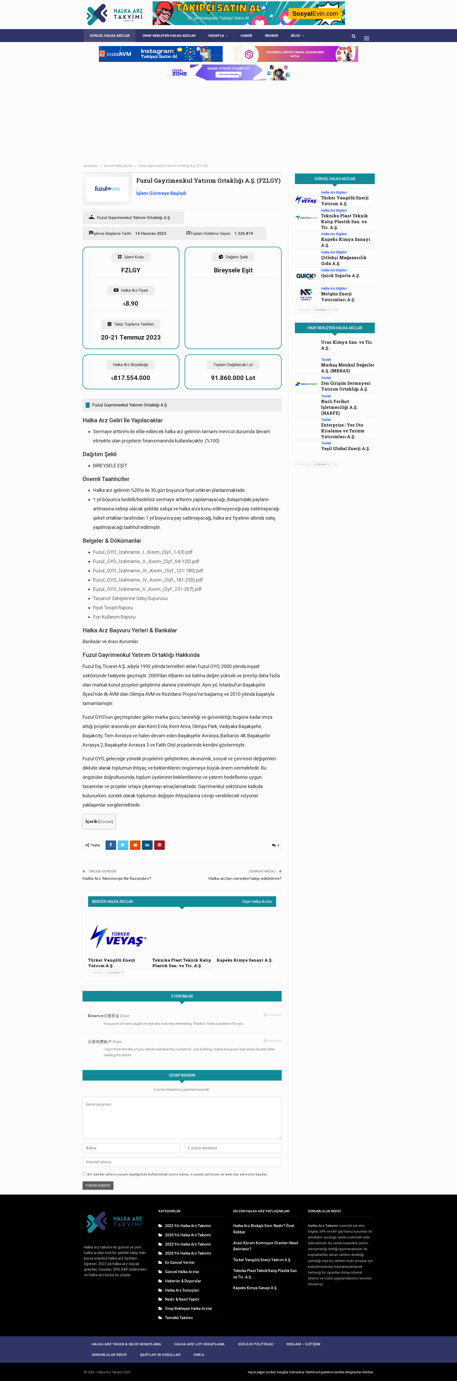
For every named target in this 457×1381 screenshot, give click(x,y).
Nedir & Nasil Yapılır (182, 1299)
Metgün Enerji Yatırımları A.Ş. (338, 296)
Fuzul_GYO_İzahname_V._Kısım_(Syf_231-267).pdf (147, 589)
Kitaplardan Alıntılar (359, 1372)
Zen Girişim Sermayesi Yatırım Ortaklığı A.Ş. (346, 386)
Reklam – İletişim (303, 1344)
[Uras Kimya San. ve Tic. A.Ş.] (306, 347)
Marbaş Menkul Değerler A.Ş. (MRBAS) (347, 367)
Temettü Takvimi (179, 1318)
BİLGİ (295, 36)
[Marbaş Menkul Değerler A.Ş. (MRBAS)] (306, 365)
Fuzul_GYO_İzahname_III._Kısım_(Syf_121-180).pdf (148, 570)
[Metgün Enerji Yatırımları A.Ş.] (306, 294)
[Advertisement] (228, 121)
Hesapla (216, 36)
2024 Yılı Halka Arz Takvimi (188, 1235)
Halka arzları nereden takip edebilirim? (245, 878)
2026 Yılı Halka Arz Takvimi (188, 1253)
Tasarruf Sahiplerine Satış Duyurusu (130, 598)
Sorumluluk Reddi (109, 1355)
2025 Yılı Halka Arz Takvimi (188, 1244)
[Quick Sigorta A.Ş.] (306, 276)
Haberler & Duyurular (183, 1281)
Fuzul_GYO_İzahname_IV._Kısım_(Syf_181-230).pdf (148, 580)
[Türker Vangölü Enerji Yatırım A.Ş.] (118, 934)
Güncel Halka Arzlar (110, 36)
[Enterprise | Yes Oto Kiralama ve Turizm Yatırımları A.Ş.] (306, 425)
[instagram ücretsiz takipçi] (228, 72)
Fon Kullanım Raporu (114, 617)
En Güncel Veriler (180, 1262)
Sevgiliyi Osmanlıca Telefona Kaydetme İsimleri (310, 1372)
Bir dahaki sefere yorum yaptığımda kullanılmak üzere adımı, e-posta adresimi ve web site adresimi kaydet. (177, 1174)
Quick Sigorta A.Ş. (340, 275)
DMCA (199, 1355)
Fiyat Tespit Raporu (113, 607)
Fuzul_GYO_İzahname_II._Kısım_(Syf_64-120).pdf (146, 561)
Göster (105, 821)
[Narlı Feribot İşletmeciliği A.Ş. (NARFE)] (306, 402)
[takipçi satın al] (249, 14)
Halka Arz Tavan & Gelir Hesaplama (126, 1344)
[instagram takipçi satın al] (161, 54)
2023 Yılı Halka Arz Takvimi (188, 1226)
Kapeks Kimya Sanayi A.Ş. (255, 1288)
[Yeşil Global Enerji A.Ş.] (306, 449)
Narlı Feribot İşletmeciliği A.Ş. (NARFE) (339, 407)
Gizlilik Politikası (256, 1344)
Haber (246, 36)
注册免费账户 (100, 1041)
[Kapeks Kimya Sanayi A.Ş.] (246, 934)
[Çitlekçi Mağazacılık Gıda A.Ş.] (306, 258)
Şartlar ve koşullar (160, 1355)
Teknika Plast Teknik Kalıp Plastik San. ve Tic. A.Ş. (344, 221)
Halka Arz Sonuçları (182, 1290)
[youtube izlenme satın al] (296, 54)
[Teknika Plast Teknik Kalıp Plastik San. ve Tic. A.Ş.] (182, 934)
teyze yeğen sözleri (262, 1372)
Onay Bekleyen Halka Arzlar (169, 36)
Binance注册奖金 (103, 1015)
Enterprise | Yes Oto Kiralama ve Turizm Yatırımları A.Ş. (342, 430)
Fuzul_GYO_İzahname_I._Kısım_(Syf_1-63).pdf (143, 552)
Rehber (271, 36)
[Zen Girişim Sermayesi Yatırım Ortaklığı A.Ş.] (306, 384)
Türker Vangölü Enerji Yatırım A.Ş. (345, 200)
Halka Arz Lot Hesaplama (199, 1344)
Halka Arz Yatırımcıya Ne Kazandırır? (117, 878)
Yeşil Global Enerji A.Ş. (345, 448)
